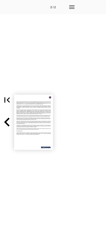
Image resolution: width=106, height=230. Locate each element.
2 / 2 (53, 7)
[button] (7, 100)
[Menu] (72, 7)
